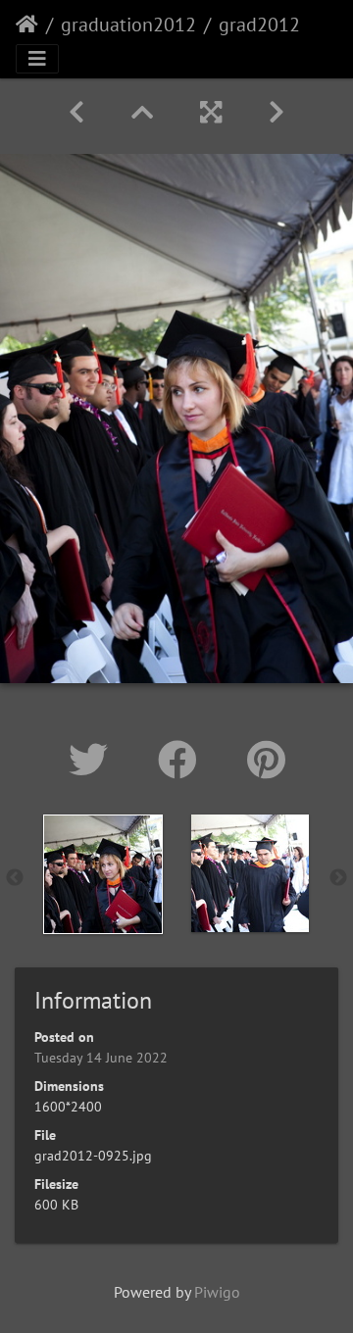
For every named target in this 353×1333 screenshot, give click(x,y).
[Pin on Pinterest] (266, 759)
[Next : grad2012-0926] (276, 112)
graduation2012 (128, 24)
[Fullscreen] (210, 112)
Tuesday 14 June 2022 (101, 1057)
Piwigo (217, 1292)
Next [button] (338, 878)
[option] (102, 874)
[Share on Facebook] (182, 759)
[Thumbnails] (142, 112)
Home (27, 24)
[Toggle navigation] (37, 59)
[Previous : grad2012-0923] (76, 112)
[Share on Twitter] (93, 759)
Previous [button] (15, 878)
